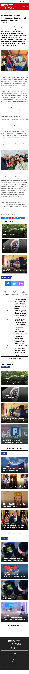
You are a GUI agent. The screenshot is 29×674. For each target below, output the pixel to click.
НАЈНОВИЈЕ (6, 294)
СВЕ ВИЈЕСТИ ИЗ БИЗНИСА (14, 626)
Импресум (14, 656)
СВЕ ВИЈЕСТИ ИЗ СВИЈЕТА (14, 534)
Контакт (14, 661)
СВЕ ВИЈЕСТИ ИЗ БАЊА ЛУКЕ (14, 448)
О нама (14, 653)
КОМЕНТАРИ (23, 294)
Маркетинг (14, 659)
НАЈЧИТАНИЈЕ (14, 294)
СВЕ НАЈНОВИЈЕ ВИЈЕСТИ (14, 358)
